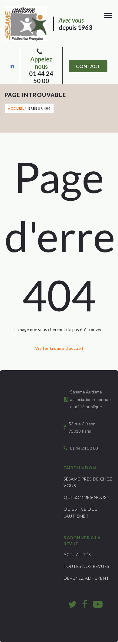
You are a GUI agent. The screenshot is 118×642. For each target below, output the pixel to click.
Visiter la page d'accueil (59, 348)
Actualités (77, 554)
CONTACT (88, 66)
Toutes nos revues (86, 566)
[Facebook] (12, 66)
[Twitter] (72, 604)
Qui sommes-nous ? (86, 497)
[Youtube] (98, 604)
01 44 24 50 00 (41, 69)
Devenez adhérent (86, 578)
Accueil (16, 108)
